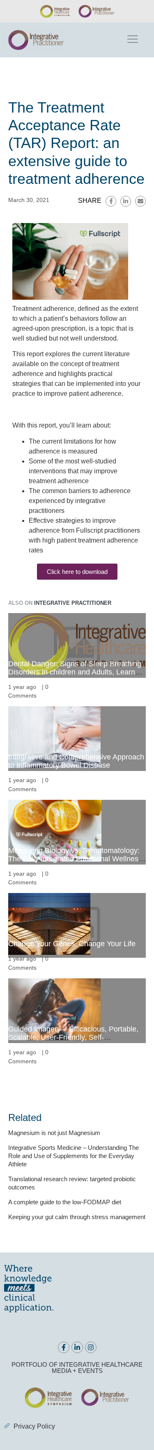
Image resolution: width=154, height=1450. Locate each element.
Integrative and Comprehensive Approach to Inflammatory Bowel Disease (76, 761)
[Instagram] (91, 1347)
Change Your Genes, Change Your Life (72, 944)
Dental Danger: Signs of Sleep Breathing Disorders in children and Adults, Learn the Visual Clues (74, 672)
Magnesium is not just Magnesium (54, 1132)
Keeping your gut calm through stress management (76, 1216)
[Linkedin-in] (77, 1347)
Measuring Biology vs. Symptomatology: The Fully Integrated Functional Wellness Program (75, 858)
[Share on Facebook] (111, 201)
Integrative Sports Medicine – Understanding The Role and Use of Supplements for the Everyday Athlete (73, 1156)
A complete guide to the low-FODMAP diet (64, 1202)
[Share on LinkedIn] (125, 201)
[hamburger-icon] (132, 40)
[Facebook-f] (63, 1347)
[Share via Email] (140, 201)
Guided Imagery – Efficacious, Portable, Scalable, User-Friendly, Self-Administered (73, 1037)
